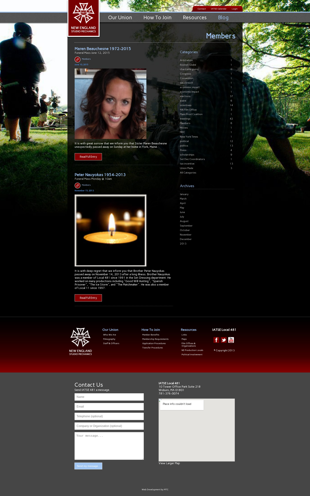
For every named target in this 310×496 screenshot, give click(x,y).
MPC (182, 132)
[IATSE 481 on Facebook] (216, 340)
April (182, 203)
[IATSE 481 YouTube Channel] (231, 340)
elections (185, 96)
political (184, 141)
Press (183, 150)
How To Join (158, 17)
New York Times (189, 136)
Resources (195, 17)
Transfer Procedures (152, 347)
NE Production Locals (192, 350)
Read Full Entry (88, 156)
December (186, 239)
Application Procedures (154, 343)
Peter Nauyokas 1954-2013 (100, 174)
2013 (183, 243)
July (182, 216)
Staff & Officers (111, 343)
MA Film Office (188, 109)
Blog (223, 17)
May (182, 207)
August (184, 221)
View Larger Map (169, 463)
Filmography (109, 339)
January (184, 194)
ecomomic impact (190, 87)
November (186, 234)
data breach (186, 82)
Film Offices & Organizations (189, 344)
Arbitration (186, 60)
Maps (184, 339)
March (183, 198)
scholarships (187, 154)
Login (235, 9)
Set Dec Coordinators (192, 159)
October (185, 230)
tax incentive (187, 163)
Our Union (120, 17)
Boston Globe (188, 64)
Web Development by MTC (155, 489)
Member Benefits (150, 334)
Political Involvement (192, 354)
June (182, 212)
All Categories (188, 172)
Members (86, 59)
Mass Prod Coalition (191, 114)
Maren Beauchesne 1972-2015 (103, 48)
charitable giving (189, 69)
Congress (185, 73)
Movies (184, 127)
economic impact (189, 91)
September (186, 225)
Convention (186, 78)
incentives (185, 105)
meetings (185, 118)
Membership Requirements (155, 339)
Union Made (186, 168)
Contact (202, 9)
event (183, 100)
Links (184, 334)
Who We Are (109, 334)
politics (184, 145)
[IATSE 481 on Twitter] (224, 340)
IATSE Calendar (219, 9)
